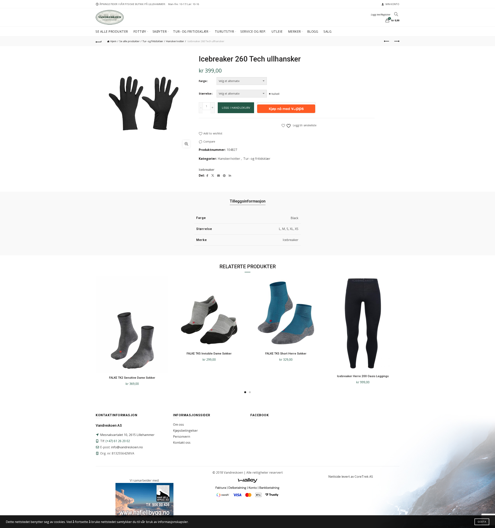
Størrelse (205, 93)
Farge (203, 81)
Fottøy (139, 31)
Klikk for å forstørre (186, 144)
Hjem (113, 41)
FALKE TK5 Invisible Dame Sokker (209, 353)
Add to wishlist (212, 133)
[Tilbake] (98, 41)
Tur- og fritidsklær (190, 31)
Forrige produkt (387, 41)
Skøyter (160, 31)
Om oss (178, 424)
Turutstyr (224, 31)
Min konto (392, 4)
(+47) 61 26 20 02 (118, 441)
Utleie (277, 31)
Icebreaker (206, 169)
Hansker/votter (175, 41)
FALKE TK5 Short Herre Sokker (285, 353)
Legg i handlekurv (236, 107)
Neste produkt (396, 41)
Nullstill (275, 94)
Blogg (312, 31)
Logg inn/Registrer (380, 14)
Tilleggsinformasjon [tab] (247, 201)
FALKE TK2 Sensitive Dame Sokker (132, 377)
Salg (327, 31)
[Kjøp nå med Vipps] (286, 107)
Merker (294, 31)
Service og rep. (253, 31)
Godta (482, 521)
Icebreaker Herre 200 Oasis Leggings (363, 376)
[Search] (396, 14)
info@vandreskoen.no (127, 447)
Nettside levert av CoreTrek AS (350, 476)
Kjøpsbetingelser (185, 430)
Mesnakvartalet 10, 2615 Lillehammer (127, 435)
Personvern (181, 436)
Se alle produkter (112, 31)
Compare (209, 142)
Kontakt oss (181, 442)
